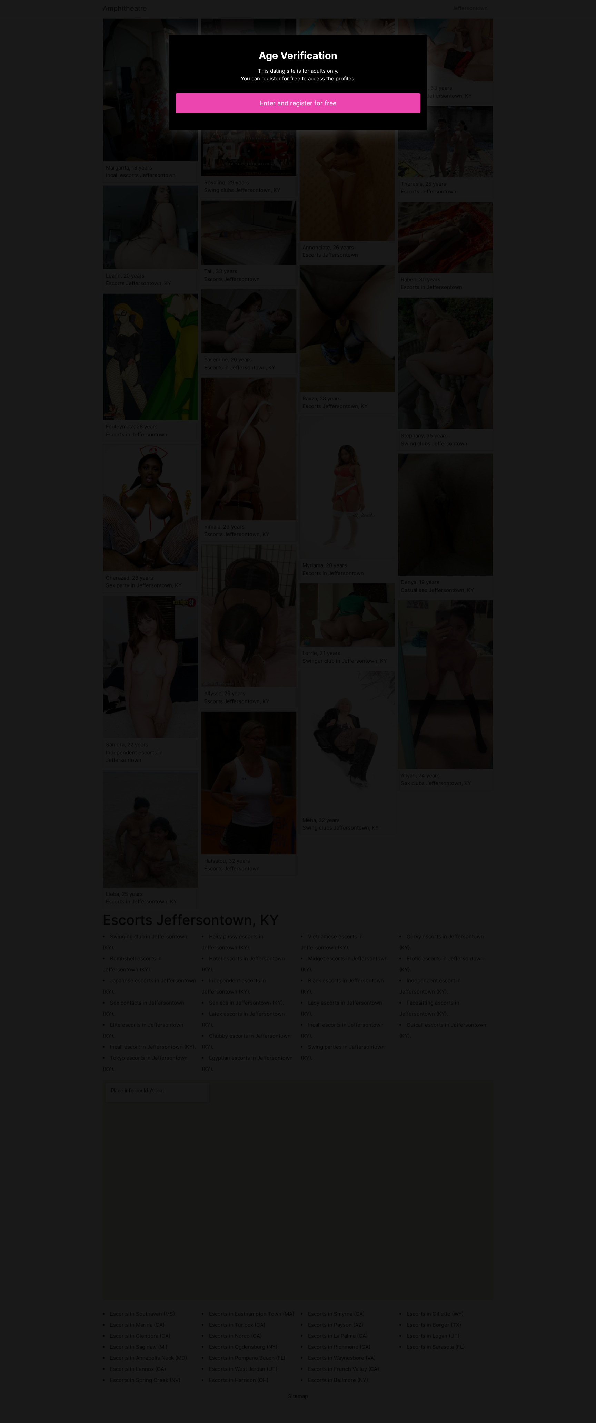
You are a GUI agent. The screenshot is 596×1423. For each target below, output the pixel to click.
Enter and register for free (298, 103)
